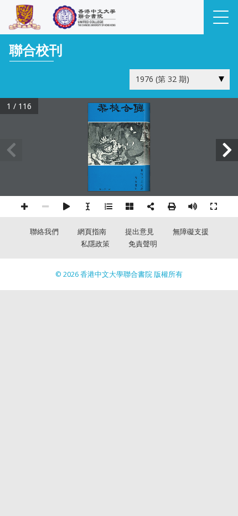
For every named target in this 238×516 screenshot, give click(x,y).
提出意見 (139, 231)
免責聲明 (142, 244)
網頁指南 (91, 231)
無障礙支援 (191, 231)
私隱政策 (95, 244)
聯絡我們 (44, 231)
